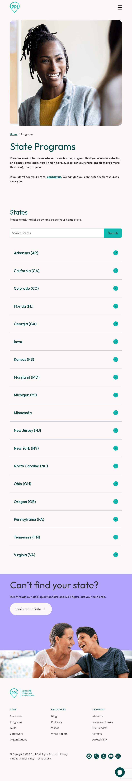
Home (13, 134)
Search (113, 233)
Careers (97, 734)
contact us (54, 177)
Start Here (16, 716)
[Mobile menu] (120, 7)
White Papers (59, 734)
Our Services (100, 728)
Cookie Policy (27, 758)
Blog (54, 716)
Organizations (18, 739)
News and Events (102, 722)
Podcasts (56, 722)
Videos (55, 728)
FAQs (13, 728)
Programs (16, 722)
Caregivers (16, 734)
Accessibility (99, 739)
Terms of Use (43, 758)
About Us (98, 716)
